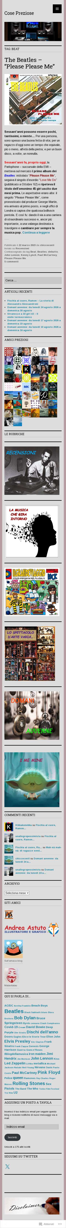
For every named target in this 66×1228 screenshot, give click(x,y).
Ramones (30, 1078)
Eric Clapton (37, 1042)
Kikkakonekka (23, 825)
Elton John (53, 1036)
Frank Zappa (21, 1046)
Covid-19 (11, 1027)
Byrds (26, 1023)
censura (35, 1023)
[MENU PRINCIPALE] (57, 8)
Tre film (8, 1093)
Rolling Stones (28, 1083)
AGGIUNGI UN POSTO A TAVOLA (28, 1102)
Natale (17, 1067)
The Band (20, 1089)
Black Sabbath (32, 1012)
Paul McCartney (47, 255)
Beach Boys (39, 1005)
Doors (8, 1036)
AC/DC (8, 1005)
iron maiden (37, 1053)
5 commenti (11, 261)
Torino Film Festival (49, 1089)
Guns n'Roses (34, 1050)
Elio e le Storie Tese (34, 1037)
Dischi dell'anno (42, 1032)
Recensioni (22, 248)
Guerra (21, 1050)
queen (18, 1078)
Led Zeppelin (14, 1063)
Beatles (42, 251)
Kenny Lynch (28, 255)
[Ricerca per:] (33, 280)
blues (44, 1012)
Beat (33, 251)
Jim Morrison (23, 1059)
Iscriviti (12, 1137)
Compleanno (53, 1023)
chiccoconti (47, 245)
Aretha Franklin (22, 1005)
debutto (53, 251)
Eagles (17, 1037)
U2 (15, 1092)
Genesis (33, 1046)
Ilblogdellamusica (16, 1054)
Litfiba (29, 1064)
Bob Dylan (25, 1017)
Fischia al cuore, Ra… (28, 847)
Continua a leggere (36, 232)
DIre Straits (20, 1033)
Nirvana (40, 1067)
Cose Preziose (19, 13)
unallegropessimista (28, 836)
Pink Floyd (49, 1072)
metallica (40, 1063)
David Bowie (35, 1027)
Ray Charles (42, 1078)
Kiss (56, 1058)
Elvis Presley (17, 1041)
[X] (7, 1167)
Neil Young (28, 1067)
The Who (32, 1088)
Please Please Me (15, 258)
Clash (43, 1023)
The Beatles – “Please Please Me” (29, 63)
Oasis (49, 1067)
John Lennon (12, 255)
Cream (21, 1027)
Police (8, 1078)
